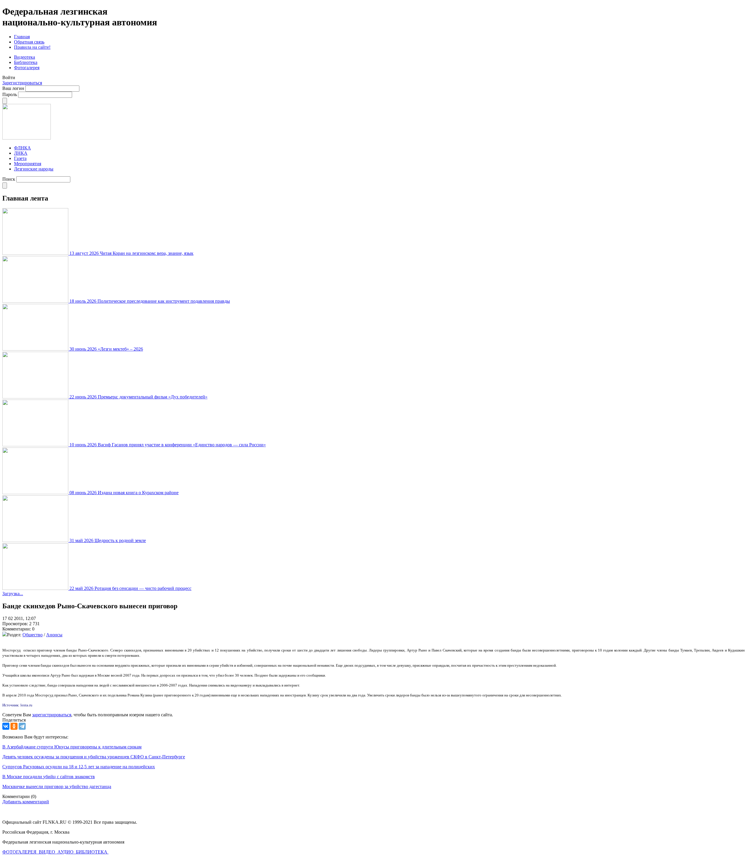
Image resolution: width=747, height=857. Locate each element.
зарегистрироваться (51, 714)
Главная (22, 36)
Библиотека (25, 62)
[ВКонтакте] (5, 726)
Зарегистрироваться (22, 82)
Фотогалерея (26, 67)
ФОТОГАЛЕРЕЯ (20, 851)
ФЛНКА (22, 147)
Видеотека (24, 57)
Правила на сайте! (32, 47)
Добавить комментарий (25, 801)
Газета (20, 158)
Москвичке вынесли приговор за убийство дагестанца (56, 786)
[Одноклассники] (14, 726)
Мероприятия (27, 163)
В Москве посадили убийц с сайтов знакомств (48, 776)
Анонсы (54, 634)
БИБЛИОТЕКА (92, 851)
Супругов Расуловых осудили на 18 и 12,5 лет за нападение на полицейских (78, 766)
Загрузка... (12, 593)
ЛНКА (20, 153)
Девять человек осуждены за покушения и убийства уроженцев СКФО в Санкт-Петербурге (93, 756)
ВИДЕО (47, 851)
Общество (32, 634)
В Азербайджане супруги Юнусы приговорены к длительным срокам (72, 746)
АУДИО (66, 851)
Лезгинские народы (33, 168)
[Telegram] (22, 726)
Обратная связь (29, 41)
